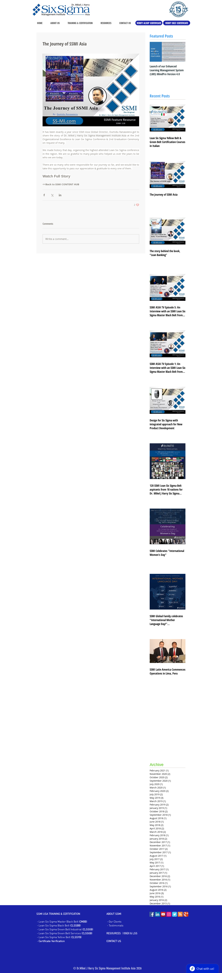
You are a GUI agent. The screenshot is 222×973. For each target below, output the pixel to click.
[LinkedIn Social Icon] (157, 914)
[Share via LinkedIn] (60, 195)
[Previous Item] (154, 51)
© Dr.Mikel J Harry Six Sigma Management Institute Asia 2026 (107, 968)
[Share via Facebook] (44, 195)
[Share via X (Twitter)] (52, 195)
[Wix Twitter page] (174, 914)
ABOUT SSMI (114, 914)
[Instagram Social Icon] (168, 914)
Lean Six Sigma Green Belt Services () (65, 933)
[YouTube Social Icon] (163, 914)
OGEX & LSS (130, 933)
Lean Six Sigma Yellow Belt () (60, 937)
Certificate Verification (52, 941)
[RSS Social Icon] (180, 914)
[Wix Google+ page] (185, 914)
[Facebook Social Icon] (151, 914)
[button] (104, 23)
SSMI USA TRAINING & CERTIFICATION (58, 914)
